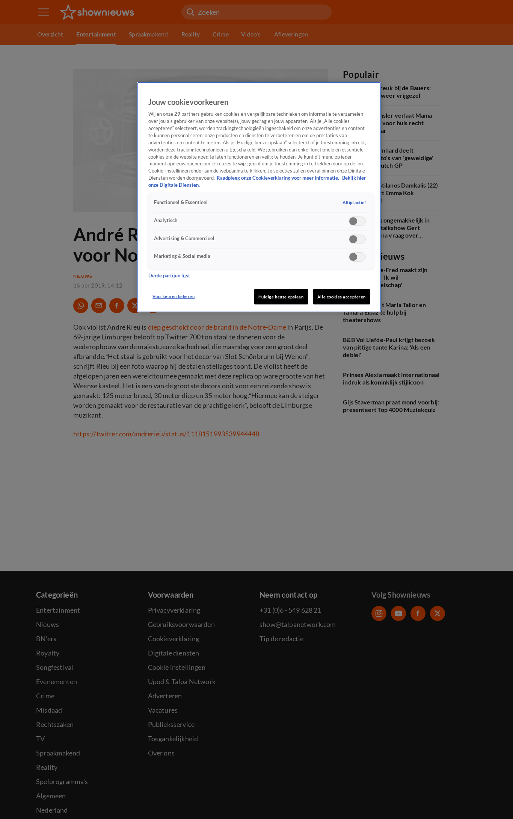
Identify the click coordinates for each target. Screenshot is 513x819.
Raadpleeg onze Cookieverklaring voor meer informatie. (278, 178)
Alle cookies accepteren (341, 296)
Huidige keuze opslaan (281, 296)
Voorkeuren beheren (173, 296)
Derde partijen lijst (169, 276)
